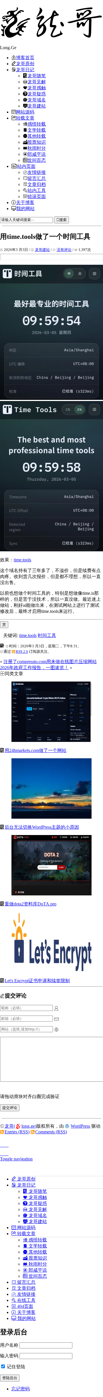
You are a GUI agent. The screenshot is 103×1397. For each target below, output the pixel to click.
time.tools (22, 559)
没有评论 (64, 249)
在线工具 (25, 1300)
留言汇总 (36, 178)
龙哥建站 (36, 105)
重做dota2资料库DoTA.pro (30, 903)
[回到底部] (51, 1152)
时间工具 (47, 635)
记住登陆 (15, 1366)
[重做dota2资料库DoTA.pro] (51, 893)
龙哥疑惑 (36, 93)
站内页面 (26, 166)
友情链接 (36, 172)
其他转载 (36, 136)
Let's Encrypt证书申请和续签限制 (37, 980)
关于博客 (25, 202)
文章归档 (36, 184)
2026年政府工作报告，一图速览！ (34, 667)
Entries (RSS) (17, 1131)
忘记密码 (20, 1388)
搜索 (63, 220)
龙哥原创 (25, 63)
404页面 (24, 1306)
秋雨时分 (36, 148)
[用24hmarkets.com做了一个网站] (51, 740)
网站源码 (25, 112)
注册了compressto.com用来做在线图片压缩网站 (50, 661)
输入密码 (9, 1355)
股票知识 (36, 142)
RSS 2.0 (22, 651)
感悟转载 (36, 124)
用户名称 (9, 1345)
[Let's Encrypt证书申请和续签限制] (51, 970)
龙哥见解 (36, 81)
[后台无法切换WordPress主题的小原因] (51, 817)
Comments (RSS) (51, 1131)
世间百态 (36, 160)
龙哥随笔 (36, 75)
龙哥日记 (25, 69)
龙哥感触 (36, 87)
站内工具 (36, 190)
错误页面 (36, 196)
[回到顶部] (51, 1143)
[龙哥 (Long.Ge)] (51, 22)
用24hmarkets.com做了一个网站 (35, 750)
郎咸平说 (36, 154)
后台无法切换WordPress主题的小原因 (42, 827)
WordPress (80, 1126)
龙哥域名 (36, 99)
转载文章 (25, 118)
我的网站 (25, 208)
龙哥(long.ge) (20, 1126)
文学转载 (36, 130)
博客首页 (25, 57)
